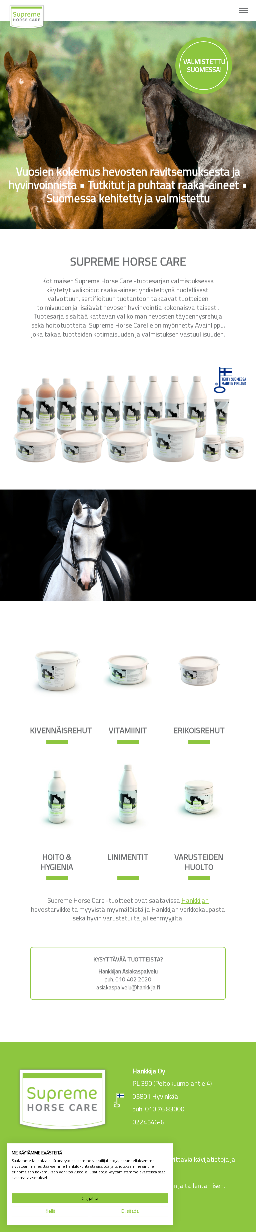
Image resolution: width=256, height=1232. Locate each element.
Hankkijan (195, 900)
